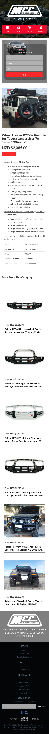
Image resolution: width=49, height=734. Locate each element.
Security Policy (24, 689)
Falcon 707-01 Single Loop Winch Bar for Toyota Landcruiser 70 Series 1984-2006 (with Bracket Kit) (24, 386)
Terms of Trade (24, 693)
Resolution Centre (24, 657)
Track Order (24, 653)
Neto (33, 730)
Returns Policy (24, 686)
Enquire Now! (9, 154)
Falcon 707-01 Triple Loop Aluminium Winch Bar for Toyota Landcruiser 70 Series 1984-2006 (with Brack (23, 441)
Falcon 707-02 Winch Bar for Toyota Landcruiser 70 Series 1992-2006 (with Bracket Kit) (24, 549)
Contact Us (24, 670)
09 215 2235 (26, 19)
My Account (24, 650)
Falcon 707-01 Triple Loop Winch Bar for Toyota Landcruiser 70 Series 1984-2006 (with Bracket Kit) (24, 495)
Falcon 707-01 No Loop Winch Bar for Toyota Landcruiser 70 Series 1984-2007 (23, 332)
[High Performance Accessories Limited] (24, 620)
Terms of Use (24, 679)
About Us (24, 666)
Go (24, 75)
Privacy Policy (24, 682)
